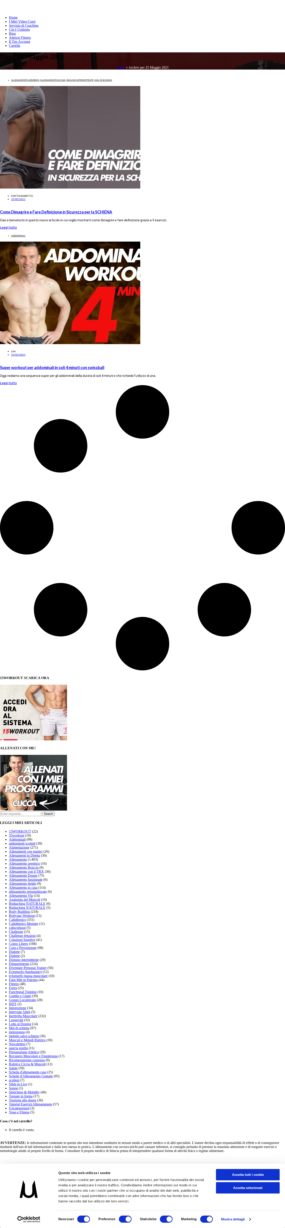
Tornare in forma (21, 1096)
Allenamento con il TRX (26, 871)
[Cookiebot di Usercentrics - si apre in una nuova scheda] (28, 1219)
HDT (12, 1004)
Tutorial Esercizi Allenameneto (30, 1104)
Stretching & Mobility (24, 1092)
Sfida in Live (18, 1084)
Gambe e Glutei (20, 996)
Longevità (16, 1020)
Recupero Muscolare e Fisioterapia (33, 1056)
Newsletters (17, 1044)
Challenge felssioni (22, 936)
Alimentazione (19, 847)
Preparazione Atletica (24, 1052)
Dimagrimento (19, 964)
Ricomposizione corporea (27, 1060)
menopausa (17, 1032)
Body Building (19, 912)
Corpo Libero (18, 944)
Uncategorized (19, 1108)
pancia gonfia (18, 1048)
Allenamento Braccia (24, 867)
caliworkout (17, 928)
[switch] (125, 1219)
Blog (12, 33)
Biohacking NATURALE (27, 908)
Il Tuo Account (19, 41)
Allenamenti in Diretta (24, 855)
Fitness (14, 984)
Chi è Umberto (19, 29)
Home (13, 17)
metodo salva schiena (24, 1036)
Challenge (16, 932)
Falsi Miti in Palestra (23, 980)
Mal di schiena (103, 80)
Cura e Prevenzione (23, 948)
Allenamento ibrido (22, 883)
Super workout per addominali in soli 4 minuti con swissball (52, 367)
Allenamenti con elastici (26, 851)
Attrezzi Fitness (20, 37)
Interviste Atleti (19, 1012)
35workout (16, 835)
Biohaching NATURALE (27, 904)
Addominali (18, 235)
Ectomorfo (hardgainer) (25, 972)
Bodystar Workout (22, 916)
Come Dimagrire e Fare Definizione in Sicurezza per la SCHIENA (56, 211)
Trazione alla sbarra (22, 1100)
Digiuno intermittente (80, 80)
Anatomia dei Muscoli (24, 899)
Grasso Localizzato (22, 1000)
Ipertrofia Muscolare (23, 1016)
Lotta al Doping (20, 1024)
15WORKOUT (20, 831)
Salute (13, 1068)
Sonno (13, 1088)
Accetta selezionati (248, 1188)
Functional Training (23, 992)
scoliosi (14, 1080)
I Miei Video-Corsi (22, 21)
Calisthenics (17, 920)
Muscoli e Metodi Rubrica (27, 1040)
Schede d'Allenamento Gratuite (31, 1076)
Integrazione (17, 1008)
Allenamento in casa (52, 80)
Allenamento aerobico (25, 80)
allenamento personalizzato (28, 891)
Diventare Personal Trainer (28, 968)
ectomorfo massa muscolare (28, 976)
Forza (13, 988)
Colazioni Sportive (22, 940)
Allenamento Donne (23, 875)
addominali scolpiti (22, 843)
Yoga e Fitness (19, 1112)
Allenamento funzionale (26, 879)
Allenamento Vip (21, 895)
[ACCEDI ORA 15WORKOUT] (33, 739)
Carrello (14, 45)
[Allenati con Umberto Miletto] (33, 809)
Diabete (14, 952)
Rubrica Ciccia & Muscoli (27, 1064)
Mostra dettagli (233, 1219)
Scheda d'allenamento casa (27, 1072)
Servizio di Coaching (24, 25)
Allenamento (18, 859)
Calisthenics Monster (23, 924)
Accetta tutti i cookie (248, 1175)
